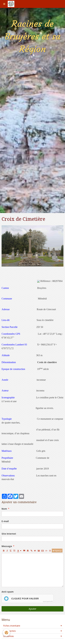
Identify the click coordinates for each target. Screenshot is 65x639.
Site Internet (9, 533)
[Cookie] (6, 632)
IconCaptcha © (48, 601)
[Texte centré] (28, 550)
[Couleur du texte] (19, 550)
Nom (4, 508)
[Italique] (7, 550)
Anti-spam (8, 591)
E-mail (5, 521)
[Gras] (3, 550)
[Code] (46, 550)
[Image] (39, 550)
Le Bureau (8, 636)
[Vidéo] (42, 550)
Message (7, 546)
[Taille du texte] (14, 550)
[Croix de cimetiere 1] (32, 245)
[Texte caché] (35, 550)
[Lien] (31, 550)
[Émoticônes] (50, 550)
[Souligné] (11, 550)
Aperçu (58, 550)
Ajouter (32, 608)
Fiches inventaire (11, 625)
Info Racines (9, 630)
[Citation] (24, 550)
